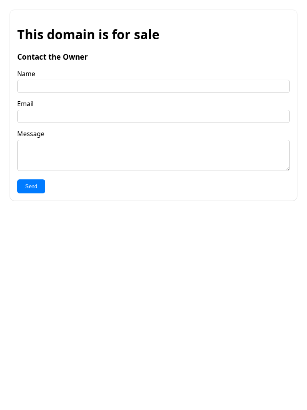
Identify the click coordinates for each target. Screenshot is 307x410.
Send (31, 186)
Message (30, 133)
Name (26, 73)
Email (25, 103)
